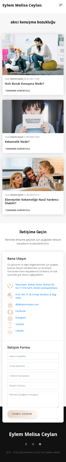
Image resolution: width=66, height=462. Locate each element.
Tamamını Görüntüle (17, 90)
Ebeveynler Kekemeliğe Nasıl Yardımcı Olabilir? (32, 201)
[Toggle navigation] (61, 5)
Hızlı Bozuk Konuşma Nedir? (24, 84)
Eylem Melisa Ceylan (22, 5)
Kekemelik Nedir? (17, 142)
